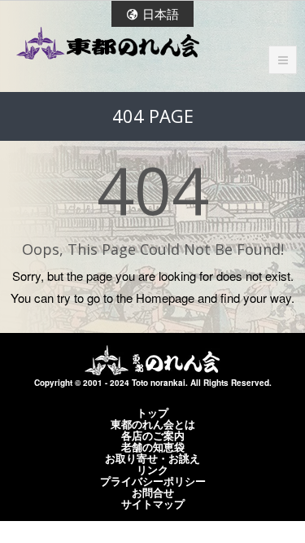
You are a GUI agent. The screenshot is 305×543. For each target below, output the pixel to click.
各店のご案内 (153, 435)
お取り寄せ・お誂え (152, 458)
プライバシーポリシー (153, 481)
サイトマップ (153, 504)
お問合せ (153, 492)
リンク (152, 469)
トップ (152, 412)
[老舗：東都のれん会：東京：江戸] (107, 43)
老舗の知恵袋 (153, 447)
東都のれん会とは (153, 424)
